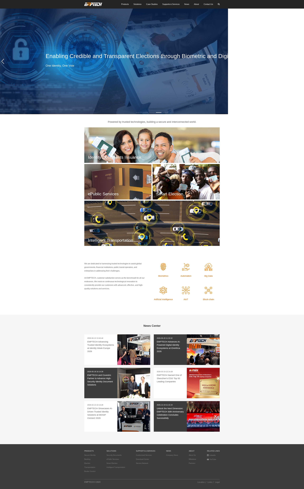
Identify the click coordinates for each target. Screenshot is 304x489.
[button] (2, 61)
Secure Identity (90, 455)
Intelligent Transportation (116, 467)
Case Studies (152, 4)
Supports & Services (171, 4)
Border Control (89, 471)
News (186, 4)
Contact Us (208, 4)
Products (125, 4)
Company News (172, 455)
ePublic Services (113, 459)
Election (87, 463)
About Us (192, 455)
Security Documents (114, 455)
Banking (87, 459)
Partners (192, 463)
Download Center (142, 459)
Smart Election (112, 463)
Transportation (89, 467)
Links (210, 482)
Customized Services (144, 455)
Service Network (142, 463)
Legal (217, 482)
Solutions (137, 4)
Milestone (192, 459)
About (196, 4)
